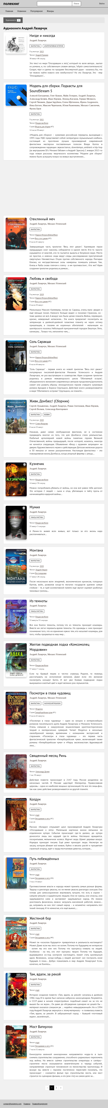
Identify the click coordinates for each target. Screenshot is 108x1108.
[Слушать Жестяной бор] (16, 934)
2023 (42, 51)
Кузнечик (37, 463)
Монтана (36, 550)
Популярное (36, 11)
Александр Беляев (38, 99)
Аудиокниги (12, 20)
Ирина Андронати (89, 102)
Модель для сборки (42, 126)
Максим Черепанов (52, 105)
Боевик (47, 415)
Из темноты (38, 601)
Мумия (35, 507)
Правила (26, 1104)
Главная (9, 11)
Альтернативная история (53, 46)
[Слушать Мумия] (16, 522)
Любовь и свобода (44, 278)
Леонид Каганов (70, 99)
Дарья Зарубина (53, 102)
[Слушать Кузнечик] (16, 479)
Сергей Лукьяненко (39, 406)
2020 (42, 420)
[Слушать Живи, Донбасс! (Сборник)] (16, 416)
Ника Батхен (36, 105)
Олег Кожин (56, 95)
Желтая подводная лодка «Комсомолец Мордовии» (59, 647)
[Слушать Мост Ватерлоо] (16, 1042)
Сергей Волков (37, 409)
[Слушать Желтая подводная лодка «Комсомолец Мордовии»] (16, 660)
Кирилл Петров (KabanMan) (46, 235)
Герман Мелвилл (87, 99)
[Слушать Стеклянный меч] (16, 233)
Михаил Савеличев (90, 105)
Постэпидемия (40, 573)
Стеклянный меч (42, 219)
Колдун (35, 799)
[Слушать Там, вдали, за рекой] (16, 989)
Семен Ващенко (41, 424)
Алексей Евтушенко (39, 95)
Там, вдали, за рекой (45, 974)
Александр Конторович (56, 409)
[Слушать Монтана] (16, 566)
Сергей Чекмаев (37, 102)
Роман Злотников (76, 406)
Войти (102, 4)
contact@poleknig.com (12, 1104)
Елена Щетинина (70, 102)
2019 (42, 294)
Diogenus (39, 709)
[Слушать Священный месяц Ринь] (16, 771)
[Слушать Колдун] (16, 814)
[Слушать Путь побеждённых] (16, 873)
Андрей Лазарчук (38, 40)
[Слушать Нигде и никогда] (16, 44)
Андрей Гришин (41, 55)
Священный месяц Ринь (48, 755)
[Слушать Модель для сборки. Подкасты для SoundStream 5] (16, 95)
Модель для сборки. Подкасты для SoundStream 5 (56, 88)
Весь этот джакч (41, 238)
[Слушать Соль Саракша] (16, 356)
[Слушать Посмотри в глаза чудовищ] (16, 708)
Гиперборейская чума (43, 712)
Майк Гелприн (70, 95)
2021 (42, 119)
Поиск (76, 4)
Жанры (50, 11)
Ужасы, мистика (37, 517)
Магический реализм (52, 703)
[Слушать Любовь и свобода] (16, 293)
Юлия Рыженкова (71, 105)
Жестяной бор (40, 918)
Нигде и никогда (42, 35)
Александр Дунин (42, 771)
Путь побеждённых (44, 858)
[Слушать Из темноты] (16, 616)
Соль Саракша (40, 341)
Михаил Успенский (57, 224)
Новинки (21, 11)
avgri (37, 815)
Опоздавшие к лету (42, 818)
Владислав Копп (41, 123)
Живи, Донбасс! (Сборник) (49, 401)
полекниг (11, 3)
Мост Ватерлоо (41, 1026)
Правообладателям (39, 1104)
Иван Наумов (54, 99)
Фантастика (35, 46)
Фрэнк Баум (35, 108)
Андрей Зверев (41, 570)
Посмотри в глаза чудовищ (50, 693)
